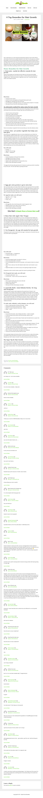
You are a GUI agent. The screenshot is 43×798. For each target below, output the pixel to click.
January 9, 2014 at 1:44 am (13, 405)
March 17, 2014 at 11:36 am (13, 500)
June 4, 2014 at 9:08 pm (12, 570)
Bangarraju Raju (11, 679)
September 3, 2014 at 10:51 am (14, 702)
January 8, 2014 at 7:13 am (13, 373)
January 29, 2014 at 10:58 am (13, 447)
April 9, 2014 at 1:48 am (12, 521)
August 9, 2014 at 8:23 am (13, 638)
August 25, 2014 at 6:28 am (13, 659)
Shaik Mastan (10, 509)
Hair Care (10, 360)
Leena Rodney (10, 456)
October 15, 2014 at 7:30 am (13, 735)
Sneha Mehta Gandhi (12, 700)
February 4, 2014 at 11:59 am (13, 458)
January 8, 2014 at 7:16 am (13, 384)
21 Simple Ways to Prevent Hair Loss (26, 211)
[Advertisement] (21, 49)
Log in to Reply (7, 379)
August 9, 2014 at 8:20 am (13, 628)
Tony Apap (10, 767)
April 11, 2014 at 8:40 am (12, 542)
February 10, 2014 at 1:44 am (13, 468)
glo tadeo (9, 382)
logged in (11, 785)
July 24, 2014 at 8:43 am (12, 586)
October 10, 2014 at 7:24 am (13, 724)
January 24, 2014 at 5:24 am (13, 436)
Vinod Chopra (10, 499)
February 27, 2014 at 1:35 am (13, 489)
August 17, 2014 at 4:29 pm (13, 649)
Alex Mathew (10, 733)
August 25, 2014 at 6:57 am (13, 670)
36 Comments (27, 19)
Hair (9, 361)
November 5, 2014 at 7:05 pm (13, 768)
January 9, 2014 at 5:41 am (13, 415)
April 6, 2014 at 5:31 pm (12, 511)
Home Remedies (15, 360)
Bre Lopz (9, 756)
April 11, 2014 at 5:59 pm (12, 558)
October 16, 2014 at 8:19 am (13, 747)
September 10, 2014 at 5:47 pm (14, 712)
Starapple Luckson (11, 658)
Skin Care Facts (11, 604)
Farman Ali (10, 530)
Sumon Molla (10, 557)
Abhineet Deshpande (12, 520)
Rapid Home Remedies (21, 3)
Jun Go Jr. (9, 403)
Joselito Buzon (10, 414)
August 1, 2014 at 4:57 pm (13, 617)
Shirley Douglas (11, 647)
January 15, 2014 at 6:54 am (13, 426)
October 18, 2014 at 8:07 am (13, 757)
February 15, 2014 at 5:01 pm (13, 479)
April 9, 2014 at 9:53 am (12, 532)
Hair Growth (16, 361)
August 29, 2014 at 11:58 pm (13, 691)
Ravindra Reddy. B (11, 616)
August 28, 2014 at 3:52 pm (13, 681)
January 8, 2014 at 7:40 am (13, 394)
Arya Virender (10, 425)
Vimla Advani (10, 435)
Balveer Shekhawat (11, 690)
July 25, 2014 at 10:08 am (12, 605)
